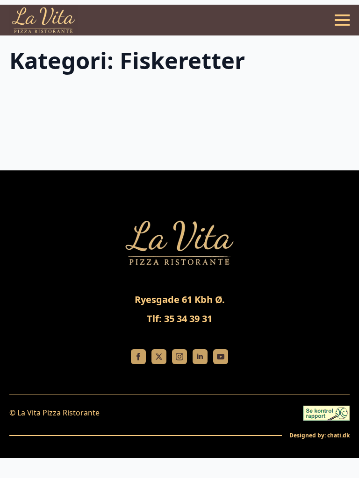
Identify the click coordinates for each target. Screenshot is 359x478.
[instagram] (179, 356)
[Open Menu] (342, 20)
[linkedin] (200, 356)
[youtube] (220, 356)
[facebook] (138, 356)
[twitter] (158, 356)
